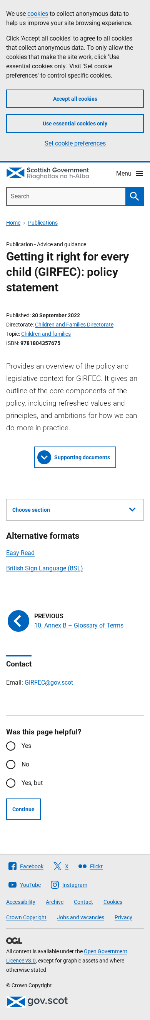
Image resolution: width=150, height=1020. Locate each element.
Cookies (112, 902)
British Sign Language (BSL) (44, 568)
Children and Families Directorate (74, 324)
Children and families (46, 334)
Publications (43, 223)
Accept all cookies (75, 99)
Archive (54, 902)
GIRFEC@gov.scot (49, 682)
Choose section (31, 510)
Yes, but (32, 783)
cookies (37, 13)
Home (13, 223)
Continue (23, 809)
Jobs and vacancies (80, 917)
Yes (26, 745)
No (25, 764)
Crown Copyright (26, 917)
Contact (83, 902)
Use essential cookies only (75, 123)
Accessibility (20, 902)
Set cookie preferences (75, 143)
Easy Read (20, 553)
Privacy (123, 917)
